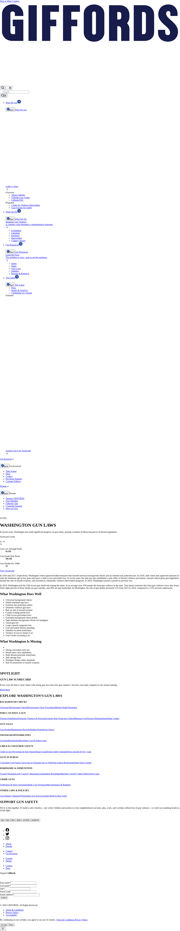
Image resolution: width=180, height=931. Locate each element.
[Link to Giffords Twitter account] (7, 835)
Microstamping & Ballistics (59, 785)
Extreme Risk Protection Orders (60, 718)
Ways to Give (12, 508)
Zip (2, 888)
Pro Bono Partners (14, 479)
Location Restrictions (64, 762)
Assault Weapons (7, 774)
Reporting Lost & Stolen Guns (33, 740)
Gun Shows (49, 729)
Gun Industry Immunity (10, 796)
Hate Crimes (113, 718)
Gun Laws (16, 268)
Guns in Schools (33, 762)
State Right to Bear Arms (56, 796)
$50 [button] (13, 820)
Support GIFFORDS (15, 498)
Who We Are (21, 110)
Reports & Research (20, 273)
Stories (9, 861)
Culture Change (18, 240)
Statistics (15, 271)
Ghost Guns (94, 774)
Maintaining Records (20, 729)
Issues (14, 263)
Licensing (4, 740)
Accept (4, 925)
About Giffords (18, 195)
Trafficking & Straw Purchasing (14, 785)
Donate (9, 846)
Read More (5, 690)
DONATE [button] (35, 820)
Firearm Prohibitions (9, 718)
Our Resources (21, 252)
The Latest (19, 285)
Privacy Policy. (81, 920)
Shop (8, 474)
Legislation (16, 230)
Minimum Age (80, 718)
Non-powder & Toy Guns (79, 752)
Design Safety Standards (57, 752)
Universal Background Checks (13, 707)
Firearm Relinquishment (97, 718)
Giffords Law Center (20, 197)
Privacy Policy (12, 912)
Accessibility (11, 915)
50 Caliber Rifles (81, 774)
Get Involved (11, 853)
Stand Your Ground (82, 762)
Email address (7, 894)
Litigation (15, 233)
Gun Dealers (5, 729)
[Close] (3, 928)
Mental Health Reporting (66, 707)
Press (13, 288)
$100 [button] (19, 820)
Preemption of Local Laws (33, 796)
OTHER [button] (26, 820)
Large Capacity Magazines (27, 774)
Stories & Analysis (19, 290)
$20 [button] (7, 820)
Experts (9, 858)
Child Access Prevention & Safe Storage (18, 752)
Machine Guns (67, 774)
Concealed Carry (7, 762)
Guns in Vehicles (47, 762)
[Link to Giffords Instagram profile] (7, 839)
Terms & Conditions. (65, 920)
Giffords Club (12, 503)
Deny (11, 925)
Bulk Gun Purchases (37, 785)
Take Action (11, 471)
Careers (9, 866)
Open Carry (20, 762)
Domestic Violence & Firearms (32, 718)
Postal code (5, 891)
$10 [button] (2, 820)
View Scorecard (7, 571)
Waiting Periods (37, 729)
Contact (9, 476)
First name (5, 883)
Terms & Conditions (15, 910)
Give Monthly (12, 501)
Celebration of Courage (21, 293)
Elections (15, 235)
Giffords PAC (17, 200)
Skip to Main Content (9, 1)
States (13, 266)
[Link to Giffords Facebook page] (7, 831)
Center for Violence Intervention (25, 205)
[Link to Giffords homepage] (2, 824)
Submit (4, 898)
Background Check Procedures (41, 707)
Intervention (16, 238)
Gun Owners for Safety (21, 208)
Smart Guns (41, 752)
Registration (14, 740)
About (8, 844)
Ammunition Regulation (50, 774)
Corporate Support (14, 506)
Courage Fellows (13, 481)
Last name (5, 886)
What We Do (21, 219)
